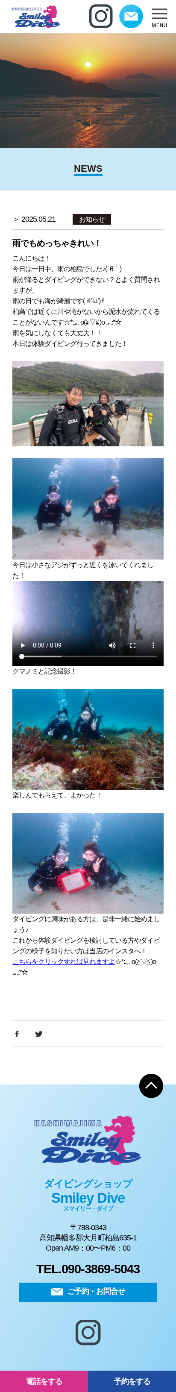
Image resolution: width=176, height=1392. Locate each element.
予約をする (132, 1381)
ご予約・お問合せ (96, 1291)
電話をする (44, 1381)
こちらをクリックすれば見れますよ (63, 961)
